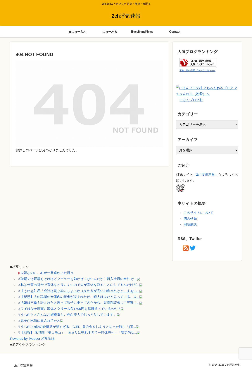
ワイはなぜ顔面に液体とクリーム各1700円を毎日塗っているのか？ (70, 309)
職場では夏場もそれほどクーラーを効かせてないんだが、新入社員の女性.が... (78, 279)
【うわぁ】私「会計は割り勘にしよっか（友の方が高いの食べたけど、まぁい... (79, 291)
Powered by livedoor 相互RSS (32, 338)
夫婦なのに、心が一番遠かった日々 (47, 273)
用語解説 (190, 224)
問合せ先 (190, 218)
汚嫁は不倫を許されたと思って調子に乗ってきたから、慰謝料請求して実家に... (79, 303)
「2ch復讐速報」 (205, 174)
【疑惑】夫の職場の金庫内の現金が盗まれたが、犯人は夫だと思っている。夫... (79, 297)
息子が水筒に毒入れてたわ (40, 320)
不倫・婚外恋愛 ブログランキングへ (197, 70)
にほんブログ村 (191, 100)
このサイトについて (198, 213)
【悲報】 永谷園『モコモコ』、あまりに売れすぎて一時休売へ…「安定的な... (78, 332)
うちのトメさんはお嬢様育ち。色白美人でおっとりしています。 (68, 315)
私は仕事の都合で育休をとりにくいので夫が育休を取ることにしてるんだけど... (79, 285)
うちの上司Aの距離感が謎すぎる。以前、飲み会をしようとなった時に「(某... (78, 326)
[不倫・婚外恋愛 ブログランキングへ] (197, 62)
